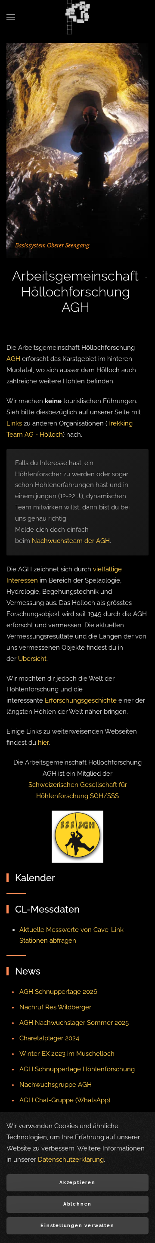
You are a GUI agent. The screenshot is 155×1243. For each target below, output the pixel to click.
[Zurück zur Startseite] (77, 17)
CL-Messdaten (47, 909)
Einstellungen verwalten (77, 1225)
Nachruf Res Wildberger (55, 1007)
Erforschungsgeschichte (81, 700)
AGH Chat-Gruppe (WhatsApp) (64, 1100)
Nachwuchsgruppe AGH (55, 1085)
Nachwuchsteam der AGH (71, 541)
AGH (13, 359)
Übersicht (32, 659)
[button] (10, 17)
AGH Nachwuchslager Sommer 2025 (74, 1023)
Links (14, 423)
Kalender (35, 877)
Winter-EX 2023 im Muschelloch (67, 1054)
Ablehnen (77, 1204)
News (27, 971)
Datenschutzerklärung (71, 1159)
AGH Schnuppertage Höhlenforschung (77, 1069)
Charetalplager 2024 (49, 1038)
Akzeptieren (77, 1182)
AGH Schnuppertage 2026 (58, 992)
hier (43, 742)
